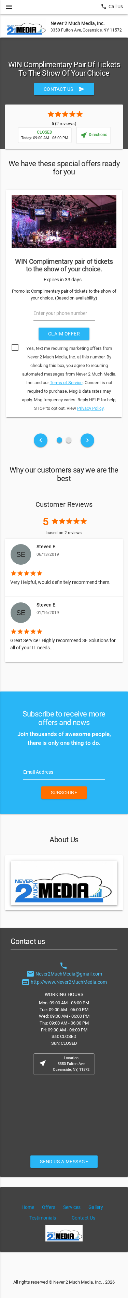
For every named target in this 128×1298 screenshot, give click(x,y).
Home (28, 1207)
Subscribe (64, 792)
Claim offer (64, 333)
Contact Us (64, 89)
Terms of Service (66, 382)
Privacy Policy (90, 408)
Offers (48, 1207)
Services (72, 1207)
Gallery (95, 1207)
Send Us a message (64, 1161)
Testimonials (42, 1218)
